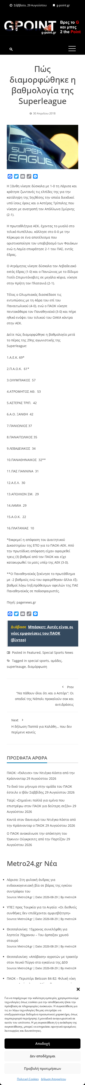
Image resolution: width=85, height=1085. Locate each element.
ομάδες (56, 660)
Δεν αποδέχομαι (42, 1056)
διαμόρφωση (37, 666)
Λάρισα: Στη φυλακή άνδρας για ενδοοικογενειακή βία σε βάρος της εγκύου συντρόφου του (39, 885)
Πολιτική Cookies (28, 1079)
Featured (34, 652)
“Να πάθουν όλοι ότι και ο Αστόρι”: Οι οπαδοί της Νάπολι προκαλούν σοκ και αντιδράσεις (44, 696)
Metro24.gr (24, 897)
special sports (38, 660)
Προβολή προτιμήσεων (42, 1068)
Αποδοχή (42, 1043)
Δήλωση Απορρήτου (53, 1079)
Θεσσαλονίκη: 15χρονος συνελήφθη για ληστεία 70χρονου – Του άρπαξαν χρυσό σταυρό (37, 935)
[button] (78, 989)
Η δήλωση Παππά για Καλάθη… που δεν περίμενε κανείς (41, 726)
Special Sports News (57, 652)
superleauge (16, 666)
